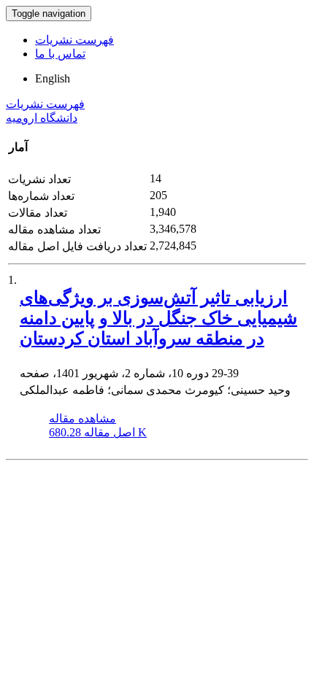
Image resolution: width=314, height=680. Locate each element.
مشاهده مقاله (82, 418)
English (52, 78)
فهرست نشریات (74, 40)
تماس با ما (60, 53)
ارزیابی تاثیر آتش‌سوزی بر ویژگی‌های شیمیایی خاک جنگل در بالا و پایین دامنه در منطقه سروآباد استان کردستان (158, 318)
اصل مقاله (98, 432)
